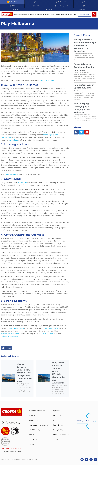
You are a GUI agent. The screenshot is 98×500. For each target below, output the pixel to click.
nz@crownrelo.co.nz (9, 336)
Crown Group (58, 425)
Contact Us (33, 439)
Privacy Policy (58, 430)
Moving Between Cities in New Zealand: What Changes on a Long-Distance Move (24, 373)
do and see (13, 140)
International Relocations (21, 14)
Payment (49, 9)
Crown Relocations (16, 328)
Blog (75, 14)
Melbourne (22, 183)
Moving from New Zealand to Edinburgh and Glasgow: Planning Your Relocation (85, 45)
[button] (6, 348)
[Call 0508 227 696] (94, 14)
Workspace (33, 420)
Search (31, 444)
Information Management (39, 425)
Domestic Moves (49, 14)
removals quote (51, 328)
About (31, 435)
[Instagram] (91, 459)
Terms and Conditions (61, 435)
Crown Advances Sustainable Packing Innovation (84, 67)
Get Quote (57, 415)
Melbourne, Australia (49, 80)
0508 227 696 (47, 333)
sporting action (11, 174)
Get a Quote (84, 14)
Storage (58, 14)
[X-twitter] (95, 459)
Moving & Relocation (37, 411)
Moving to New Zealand (37, 14)
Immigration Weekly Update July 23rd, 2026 (84, 88)
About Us (16, 9)
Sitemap (56, 439)
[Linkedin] (82, 459)
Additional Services (66, 14)
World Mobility (34, 430)
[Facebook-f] (86, 459)
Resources (82, 9)
